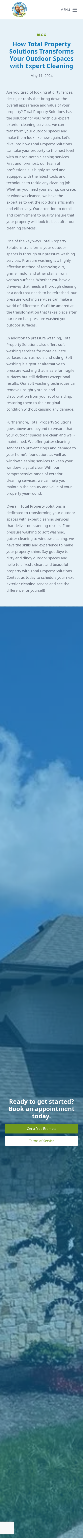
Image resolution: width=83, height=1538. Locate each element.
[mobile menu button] (75, 10)
